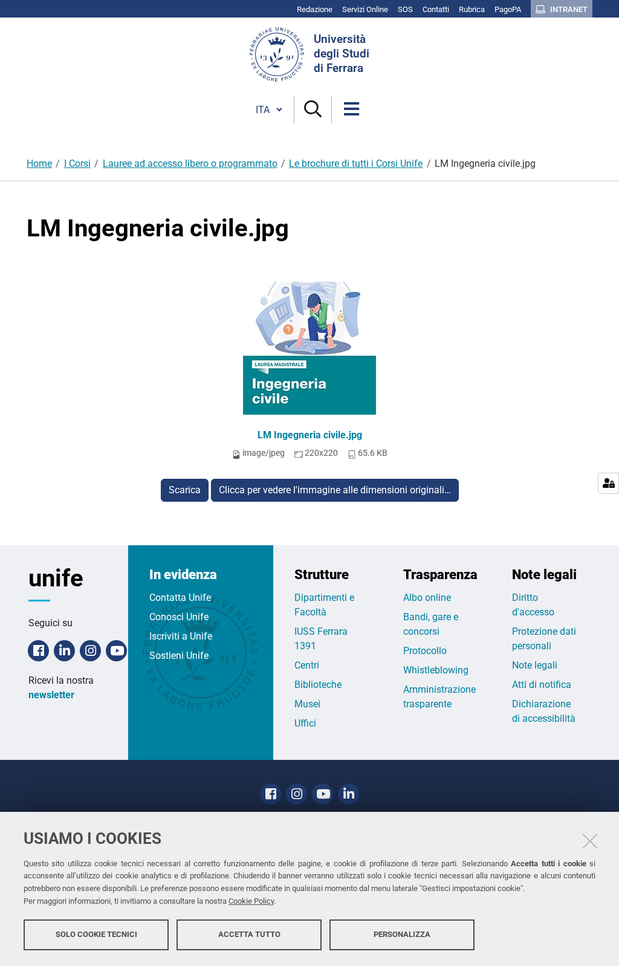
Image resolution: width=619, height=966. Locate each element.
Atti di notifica (541, 684)
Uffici (305, 723)
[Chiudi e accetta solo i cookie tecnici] (590, 841)
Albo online (427, 597)
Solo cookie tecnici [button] (96, 934)
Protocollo (425, 650)
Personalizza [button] (402, 934)
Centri (306, 665)
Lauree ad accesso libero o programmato (190, 163)
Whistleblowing (435, 670)
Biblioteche (318, 684)
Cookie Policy (251, 901)
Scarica (185, 490)
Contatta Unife (180, 597)
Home (39, 163)
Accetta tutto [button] (249, 934)
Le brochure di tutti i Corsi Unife (356, 163)
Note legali (534, 665)
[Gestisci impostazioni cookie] (608, 483)
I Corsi (77, 163)
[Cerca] (312, 109)
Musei (307, 704)
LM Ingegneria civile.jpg (310, 435)
